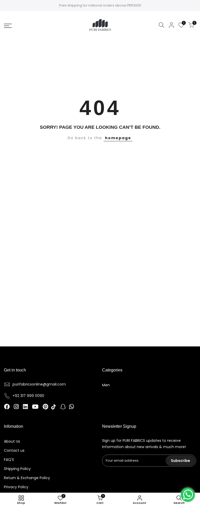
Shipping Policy (17, 468)
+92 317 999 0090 (28, 395)
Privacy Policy (16, 487)
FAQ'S (9, 459)
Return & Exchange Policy (27, 477)
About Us (12, 441)
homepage (118, 138)
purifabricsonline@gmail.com (39, 384)
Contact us (14, 450)
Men (106, 385)
